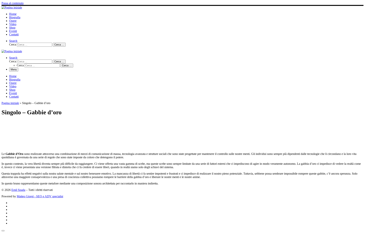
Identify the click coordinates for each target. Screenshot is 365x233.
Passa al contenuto (13, 3)
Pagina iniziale (10, 103)
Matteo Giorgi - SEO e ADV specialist (40, 196)
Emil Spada (18, 189)
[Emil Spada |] (12, 7)
